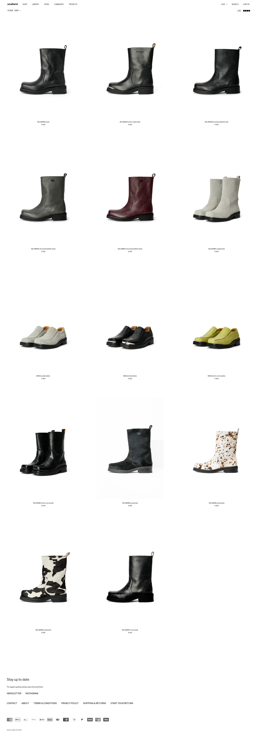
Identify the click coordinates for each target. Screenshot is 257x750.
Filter (10, 10)
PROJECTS (73, 4)
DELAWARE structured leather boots (43, 249)
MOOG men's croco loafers (216, 376)
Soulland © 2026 (14, 730)
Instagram (31, 693)
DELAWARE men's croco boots (43, 503)
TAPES (46, 4)
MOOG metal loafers (130, 376)
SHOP (25, 4)
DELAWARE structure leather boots (216, 122)
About (25, 703)
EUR (223, 4)
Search (235, 4)
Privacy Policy (70, 703)
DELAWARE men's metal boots (130, 122)
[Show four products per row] (246, 11)
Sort (16, 10)
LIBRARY (35, 4)
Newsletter (14, 693)
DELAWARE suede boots (216, 249)
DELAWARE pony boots (130, 503)
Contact (12, 703)
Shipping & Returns (94, 703)
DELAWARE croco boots (130, 630)
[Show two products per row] (239, 11)
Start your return (122, 703)
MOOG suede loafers (43, 376)
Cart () (246, 4)
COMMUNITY (59, 4)
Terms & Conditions (45, 703)
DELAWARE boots (43, 122)
